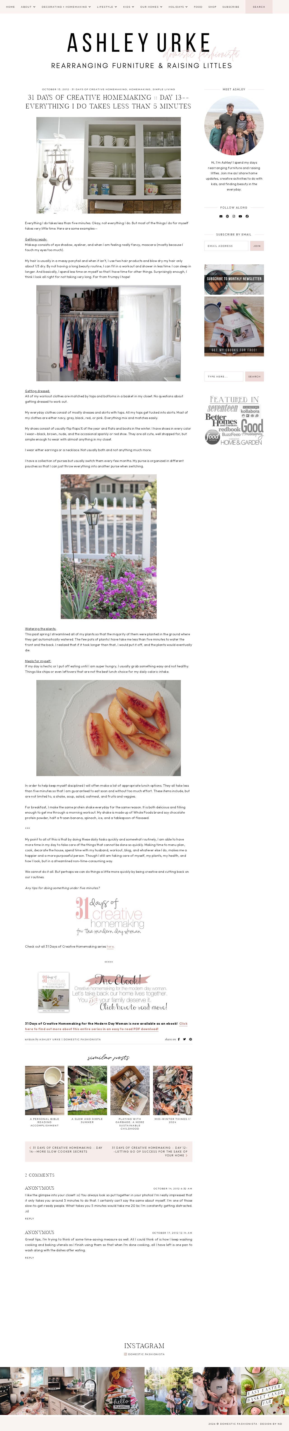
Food (198, 6)
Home (10, 6)
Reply (29, 1218)
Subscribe (231, 6)
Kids (127, 6)
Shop (212, 6)
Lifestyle (105, 6)
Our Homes (149, 6)
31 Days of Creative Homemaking (99, 89)
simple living (164, 89)
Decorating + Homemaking (64, 6)
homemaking (140, 89)
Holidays (176, 6)
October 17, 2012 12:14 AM (172, 1232)
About (26, 6)
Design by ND (271, 1423)
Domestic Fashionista (146, 1354)
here (110, 946)
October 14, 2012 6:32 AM (173, 1188)
